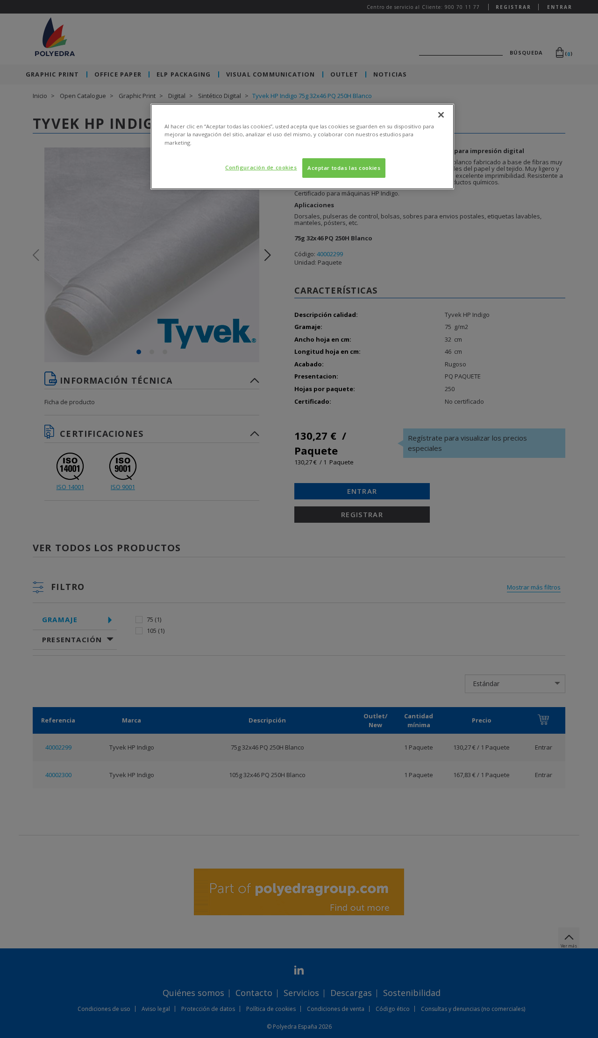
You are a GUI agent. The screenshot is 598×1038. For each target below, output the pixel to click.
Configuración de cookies (261, 167)
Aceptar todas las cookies (343, 167)
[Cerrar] (441, 115)
